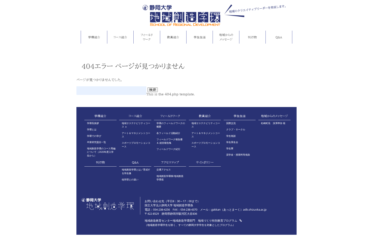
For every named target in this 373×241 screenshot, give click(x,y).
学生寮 (229, 148)
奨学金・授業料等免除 (238, 154)
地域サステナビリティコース (136, 124)
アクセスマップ (170, 162)
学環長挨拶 (93, 123)
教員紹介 (173, 37)
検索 (152, 89)
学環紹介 (94, 37)
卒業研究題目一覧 (96, 142)
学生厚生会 (232, 142)
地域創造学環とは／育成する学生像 (136, 171)
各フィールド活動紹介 (168, 133)
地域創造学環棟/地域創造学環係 (169, 177)
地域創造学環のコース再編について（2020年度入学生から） (101, 152)
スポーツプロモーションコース (136, 144)
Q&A (278, 37)
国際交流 (231, 123)
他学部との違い (130, 179)
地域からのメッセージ (226, 37)
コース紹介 (120, 37)
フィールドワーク (147, 37)
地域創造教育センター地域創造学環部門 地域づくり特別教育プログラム (191, 220)
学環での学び (94, 135)
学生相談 (231, 135)
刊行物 (252, 37)
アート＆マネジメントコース (136, 134)
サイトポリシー (205, 162)
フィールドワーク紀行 (168, 149)
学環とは (91, 129)
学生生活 (200, 37)
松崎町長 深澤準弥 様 (273, 123)
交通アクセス (163, 169)
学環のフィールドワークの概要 (170, 124)
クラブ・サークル (235, 129)
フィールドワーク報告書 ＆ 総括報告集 (169, 141)
